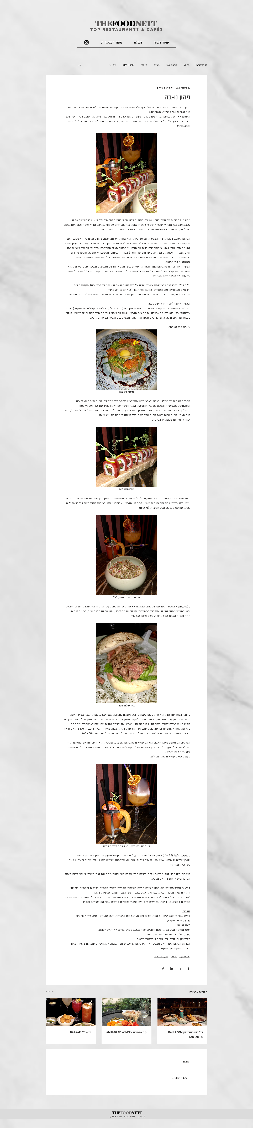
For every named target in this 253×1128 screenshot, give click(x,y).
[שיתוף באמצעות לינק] (163, 968)
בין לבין (144, 65)
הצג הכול (50, 991)
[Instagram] (86, 42)
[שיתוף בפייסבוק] (188, 968)
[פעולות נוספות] (65, 88)
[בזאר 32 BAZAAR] (71, 1012)
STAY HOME (128, 65)
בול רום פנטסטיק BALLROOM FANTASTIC (185, 1034)
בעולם (157, 65)
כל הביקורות (201, 65)
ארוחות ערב (171, 65)
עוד (114, 65)
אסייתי (174, 956)
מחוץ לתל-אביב (161, 956)
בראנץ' (186, 65)
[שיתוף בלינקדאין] (171, 968)
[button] (79, 65)
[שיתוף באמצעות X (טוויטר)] (180, 968)
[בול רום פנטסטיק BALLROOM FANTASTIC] (182, 1012)
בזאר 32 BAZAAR (80, 1032)
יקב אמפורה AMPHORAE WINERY (126, 1032)
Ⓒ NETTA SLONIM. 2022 (127, 1116)
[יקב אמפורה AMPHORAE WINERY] (126, 1012)
